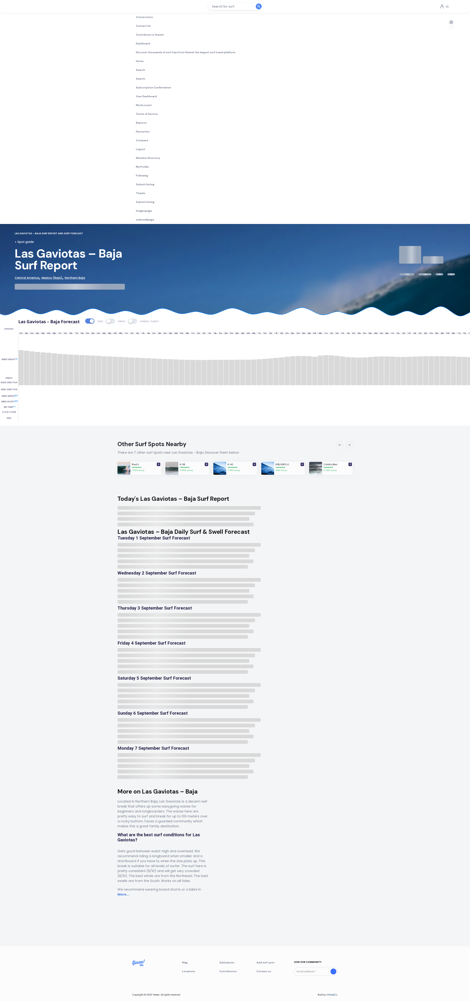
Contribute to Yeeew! (150, 34)
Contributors (228, 971)
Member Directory (148, 158)
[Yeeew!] (28, 6)
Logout (140, 149)
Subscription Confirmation (153, 87)
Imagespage (144, 210)
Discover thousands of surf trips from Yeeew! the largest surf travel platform (185, 52)
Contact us (263, 971)
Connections (144, 17)
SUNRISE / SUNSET (149, 321)
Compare (142, 140)
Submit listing (145, 184)
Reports (141, 122)
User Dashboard (146, 96)
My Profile (142, 166)
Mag (185, 962)
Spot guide (25, 242)
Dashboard (143, 43)
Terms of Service (147, 114)
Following (142, 175)
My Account (144, 105)
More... (123, 894)
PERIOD (121, 321)
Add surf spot (265, 962)
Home (140, 61)
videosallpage (145, 219)
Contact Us (143, 26)
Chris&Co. (332, 994)
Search (140, 70)
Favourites (143, 131)
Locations (188, 971)
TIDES (100, 321)
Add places (226, 962)
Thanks (140, 193)
